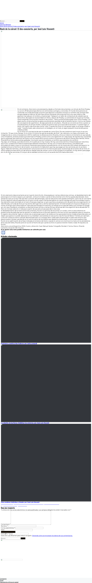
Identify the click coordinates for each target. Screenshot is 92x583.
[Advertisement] (43, 10)
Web (2, 530)
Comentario (5, 524)
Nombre (4, 526)
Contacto (3, 579)
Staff (1, 580)
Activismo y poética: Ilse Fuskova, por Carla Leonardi (19, 343)
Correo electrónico (8, 528)
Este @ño (5, 534)
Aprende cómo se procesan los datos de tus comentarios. (52, 535)
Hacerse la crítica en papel (9, 582)
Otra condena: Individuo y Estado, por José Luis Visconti (20, 502)
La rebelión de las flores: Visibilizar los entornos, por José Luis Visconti (25, 423)
